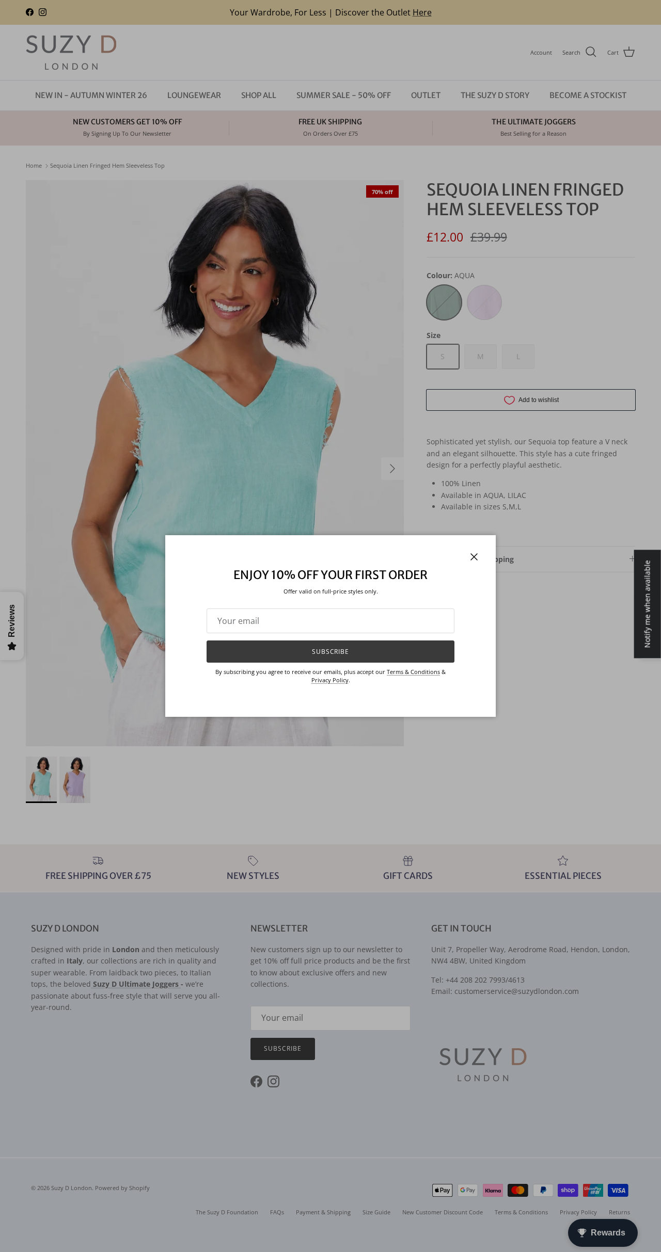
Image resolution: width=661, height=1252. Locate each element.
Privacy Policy (330, 680)
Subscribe (331, 651)
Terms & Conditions (413, 672)
